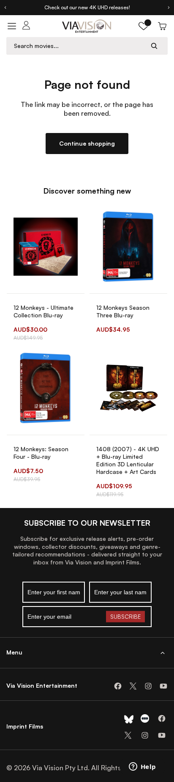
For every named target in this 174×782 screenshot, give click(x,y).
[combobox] (79, 45)
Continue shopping (87, 143)
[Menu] (12, 26)
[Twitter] (133, 686)
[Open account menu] (26, 26)
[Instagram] (148, 686)
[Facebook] (118, 686)
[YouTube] (163, 686)
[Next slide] (169, 8)
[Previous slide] (5, 8)
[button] (144, 26)
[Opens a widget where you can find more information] (142, 767)
